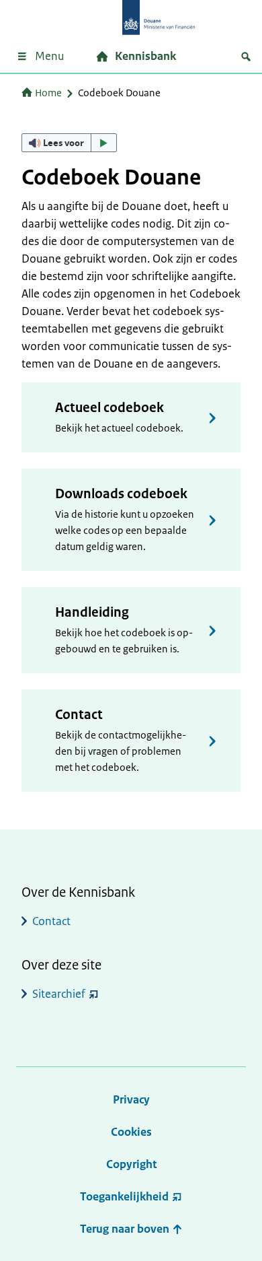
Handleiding (92, 612)
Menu (49, 55)
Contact (79, 714)
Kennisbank (145, 55)
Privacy (131, 1099)
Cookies (131, 1131)
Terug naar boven (126, 1228)
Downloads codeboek (121, 493)
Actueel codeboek (109, 407)
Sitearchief (58, 993)
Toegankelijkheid (124, 1196)
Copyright (131, 1164)
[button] (69, 142)
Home (48, 92)
